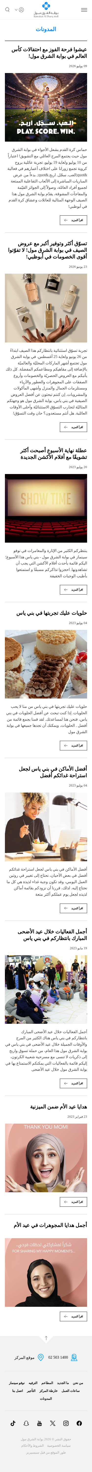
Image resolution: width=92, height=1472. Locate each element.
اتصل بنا (17, 1391)
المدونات (46, 1398)
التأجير (31, 1391)
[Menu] (84, 9)
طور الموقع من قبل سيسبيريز (46, 1452)
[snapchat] (26, 1424)
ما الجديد (63, 1383)
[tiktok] (13, 1424)
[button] (7, 10)
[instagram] (66, 1424)
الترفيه (33, 1383)
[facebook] (79, 1424)
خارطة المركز (48, 1391)
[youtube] (39, 1424)
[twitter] (52, 1424)
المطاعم (47, 1383)
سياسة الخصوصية (59, 1445)
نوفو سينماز (17, 1383)
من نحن (78, 1383)
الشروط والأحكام (32, 1445)
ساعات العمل (71, 1391)
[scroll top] (46, 1339)
